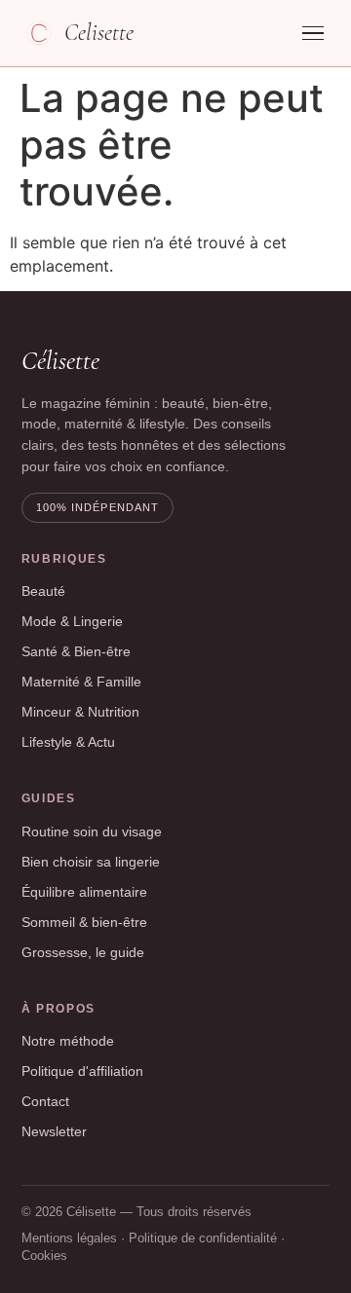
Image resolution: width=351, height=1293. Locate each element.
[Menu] (313, 33)
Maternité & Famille (81, 681)
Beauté (43, 591)
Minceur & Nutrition (80, 712)
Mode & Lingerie (72, 621)
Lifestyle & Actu (68, 742)
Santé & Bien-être (76, 651)
